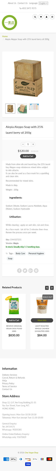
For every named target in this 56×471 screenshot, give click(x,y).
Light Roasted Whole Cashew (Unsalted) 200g (36, 328)
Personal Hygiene (36, 253)
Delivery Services (9, 375)
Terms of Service (9, 386)
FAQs (4, 380)
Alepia (16, 243)
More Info (35, 320)
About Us (12, 3)
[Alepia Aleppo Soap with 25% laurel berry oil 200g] (28, 78)
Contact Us (23, 3)
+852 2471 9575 (28, 8)
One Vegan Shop (31, 452)
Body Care (20, 253)
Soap (10, 258)
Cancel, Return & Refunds (13, 377)
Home (5, 36)
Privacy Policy (8, 383)
